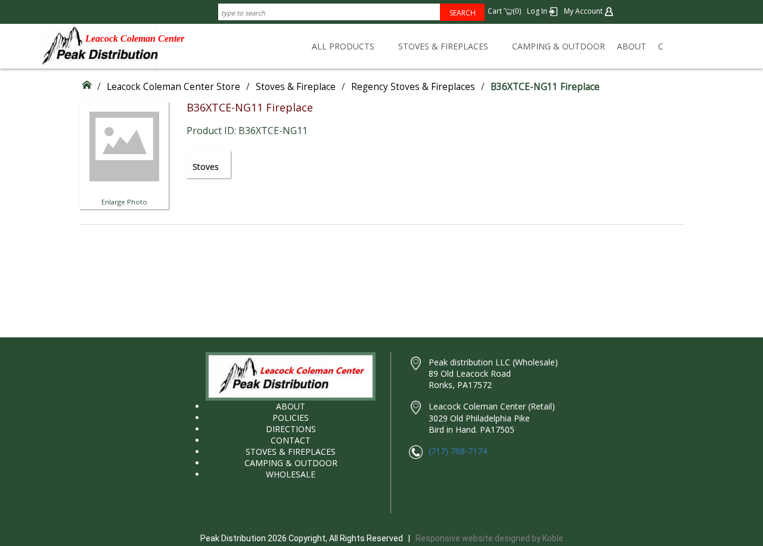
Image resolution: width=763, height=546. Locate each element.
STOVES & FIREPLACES (443, 46)
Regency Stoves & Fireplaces (413, 86)
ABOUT (631, 46)
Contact (291, 440)
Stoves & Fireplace (296, 86)
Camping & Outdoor (290, 463)
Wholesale (290, 474)
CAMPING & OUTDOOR (558, 46)
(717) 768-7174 (458, 451)
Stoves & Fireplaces (291, 451)
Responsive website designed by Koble (489, 538)
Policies (290, 417)
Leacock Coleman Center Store (173, 86)
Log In (538, 11)
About (290, 406)
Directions (291, 429)
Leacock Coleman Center (134, 38)
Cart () (504, 11)
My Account (584, 11)
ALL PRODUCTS (343, 46)
